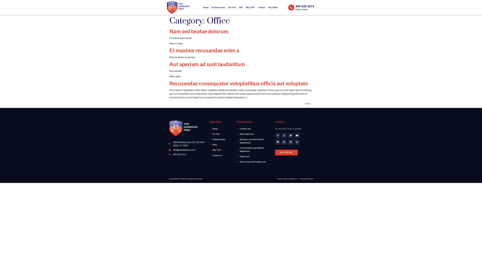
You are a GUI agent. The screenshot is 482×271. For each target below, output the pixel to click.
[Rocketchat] (284, 142)
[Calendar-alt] (290, 142)
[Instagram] (284, 135)
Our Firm (232, 7)
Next (309, 103)
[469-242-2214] (291, 8)
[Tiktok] (297, 142)
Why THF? (250, 7)
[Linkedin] (277, 142)
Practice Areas (218, 7)
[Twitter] (290, 135)
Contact (261, 7)
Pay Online (273, 7)
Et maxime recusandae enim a (204, 50)
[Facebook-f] (277, 135)
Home (206, 7)
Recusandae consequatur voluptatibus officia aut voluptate (238, 83)
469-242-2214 (304, 6)
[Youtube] (297, 135)
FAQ (241, 7)
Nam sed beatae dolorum (198, 31)
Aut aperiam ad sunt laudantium (207, 64)
